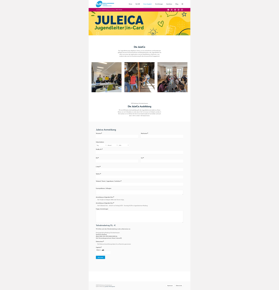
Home (130, 4)
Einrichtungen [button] (159, 4)
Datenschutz (100, 241)
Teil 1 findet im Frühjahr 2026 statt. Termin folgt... (110, 199)
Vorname (99, 133)
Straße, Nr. (99, 149)
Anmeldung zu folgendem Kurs (105, 197)
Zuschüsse (169, 4)
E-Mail (98, 166)
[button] (182, 4)
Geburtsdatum (100, 142)
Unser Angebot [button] (147, 4)
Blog (177, 4)
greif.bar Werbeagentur (110, 286)
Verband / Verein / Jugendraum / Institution (108, 181)
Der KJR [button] (138, 4)
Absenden (100, 257)
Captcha (99, 247)
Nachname (144, 133)
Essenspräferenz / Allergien (103, 188)
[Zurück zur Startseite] (105, 4)
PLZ (97, 158)
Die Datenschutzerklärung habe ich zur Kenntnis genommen (114, 244)
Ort (142, 158)
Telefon (98, 174)
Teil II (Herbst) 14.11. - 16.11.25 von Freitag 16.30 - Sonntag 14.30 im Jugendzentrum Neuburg (122, 205)
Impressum (170, 285)
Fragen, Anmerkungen (102, 209)
